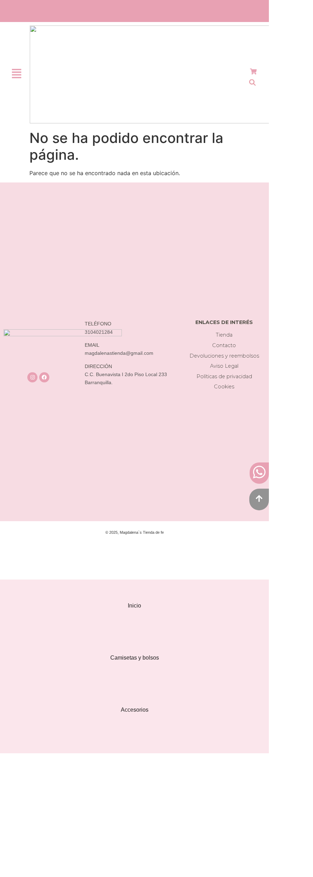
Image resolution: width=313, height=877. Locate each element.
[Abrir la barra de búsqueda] (252, 82)
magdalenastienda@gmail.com (119, 353)
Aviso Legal (224, 366)
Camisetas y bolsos (134, 658)
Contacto (224, 345)
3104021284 (99, 332)
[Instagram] (32, 377)
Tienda (224, 335)
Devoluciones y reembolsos (224, 356)
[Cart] (253, 71)
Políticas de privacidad (224, 376)
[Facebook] (44, 377)
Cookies (224, 386)
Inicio (134, 606)
